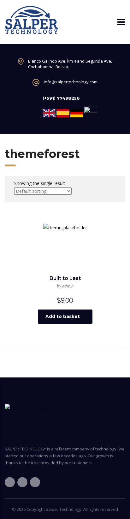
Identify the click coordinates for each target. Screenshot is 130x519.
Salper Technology (63, 509)
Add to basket (62, 316)
